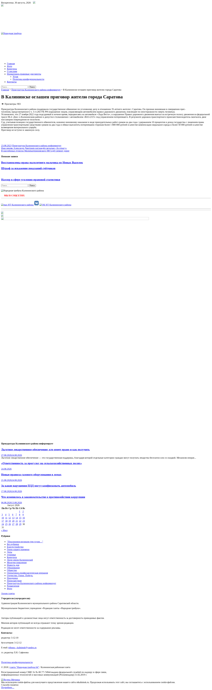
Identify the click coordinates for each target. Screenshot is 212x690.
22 (20, 521)
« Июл (4, 530)
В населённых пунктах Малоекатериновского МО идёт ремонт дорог (35, 151)
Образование (13, 567)
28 (17, 524)
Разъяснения (13, 586)
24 (3, 524)
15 (20, 518)
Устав (15, 76)
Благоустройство (15, 547)
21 (17, 521)
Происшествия (14, 580)
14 (17, 518)
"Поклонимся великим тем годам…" (25, 541)
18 (6, 521)
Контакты (12, 82)
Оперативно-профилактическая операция (27, 573)
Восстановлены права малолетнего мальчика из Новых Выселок (42, 162)
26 (10, 524)
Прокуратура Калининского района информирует (36, 90)
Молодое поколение (17, 562)
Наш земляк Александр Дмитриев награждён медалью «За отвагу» (34, 148)
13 (13, 518)
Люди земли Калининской (20, 560)
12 (10, 518)
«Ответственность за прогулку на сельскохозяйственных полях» (41, 463)
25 (6, 524)
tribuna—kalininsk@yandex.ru (22, 647)
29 (20, 524)
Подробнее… (7, 687)
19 (10, 521)
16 (23, 518)
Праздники (12, 578)
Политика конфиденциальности (28, 79)
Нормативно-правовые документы (24, 74)
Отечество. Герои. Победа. (20, 575)
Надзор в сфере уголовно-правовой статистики (30, 179)
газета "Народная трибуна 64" (24, 667)
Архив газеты (8, 593)
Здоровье (11, 554)
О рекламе (12, 71)
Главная (11, 63)
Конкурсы (12, 69)
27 (13, 524)
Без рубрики (13, 544)
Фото (9, 66)
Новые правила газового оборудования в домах (31, 474)
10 (3, 518)
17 (3, 521)
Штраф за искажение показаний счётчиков (28, 168)
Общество (12, 570)
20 (13, 521)
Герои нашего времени (18, 549)
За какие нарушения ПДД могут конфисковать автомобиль (38, 485)
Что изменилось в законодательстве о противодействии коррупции (43, 496)
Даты (9, 552)
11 (6, 518)
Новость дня (13, 565)
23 (23, 521)
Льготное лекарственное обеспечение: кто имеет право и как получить (45, 449)
